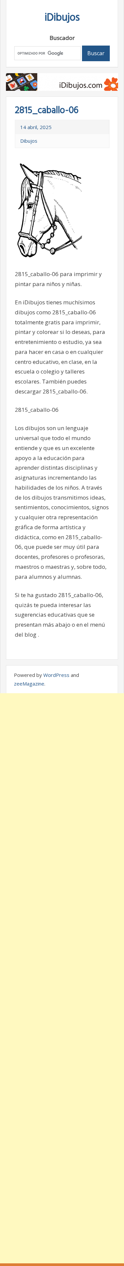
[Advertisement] (62, 978)
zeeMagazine (29, 683)
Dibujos (28, 140)
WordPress (56, 675)
